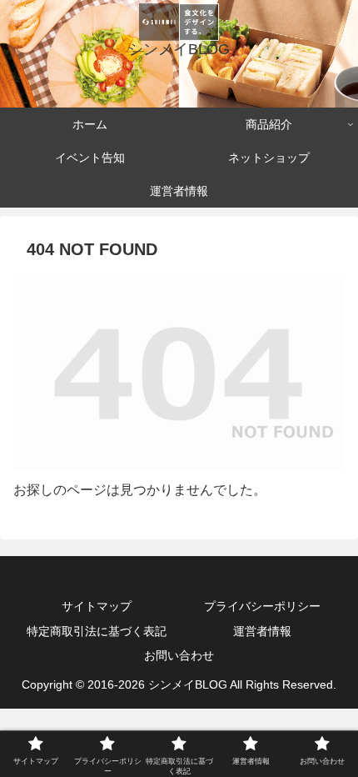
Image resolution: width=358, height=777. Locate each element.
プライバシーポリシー (262, 606)
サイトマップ (97, 606)
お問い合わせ (179, 655)
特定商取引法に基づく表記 (97, 631)
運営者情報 (262, 631)
